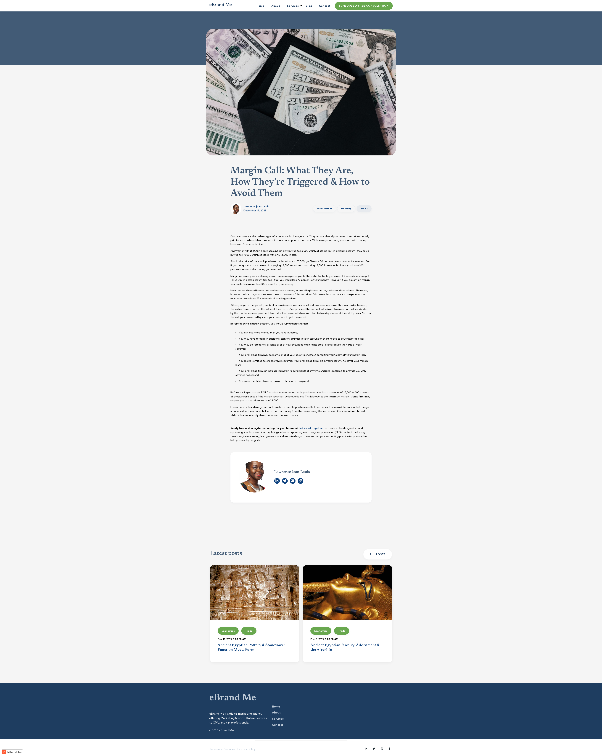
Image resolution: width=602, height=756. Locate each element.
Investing (346, 208)
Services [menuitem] (278, 718)
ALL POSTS (378, 554)
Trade (249, 630)
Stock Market (324, 208)
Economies (228, 630)
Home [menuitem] (276, 706)
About (275, 5)
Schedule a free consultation (364, 5)
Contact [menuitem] (277, 725)
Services (293, 5)
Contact (324, 5)
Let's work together (311, 428)
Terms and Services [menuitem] (222, 749)
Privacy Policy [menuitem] (246, 749)
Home (260, 5)
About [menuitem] (276, 712)
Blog (309, 5)
